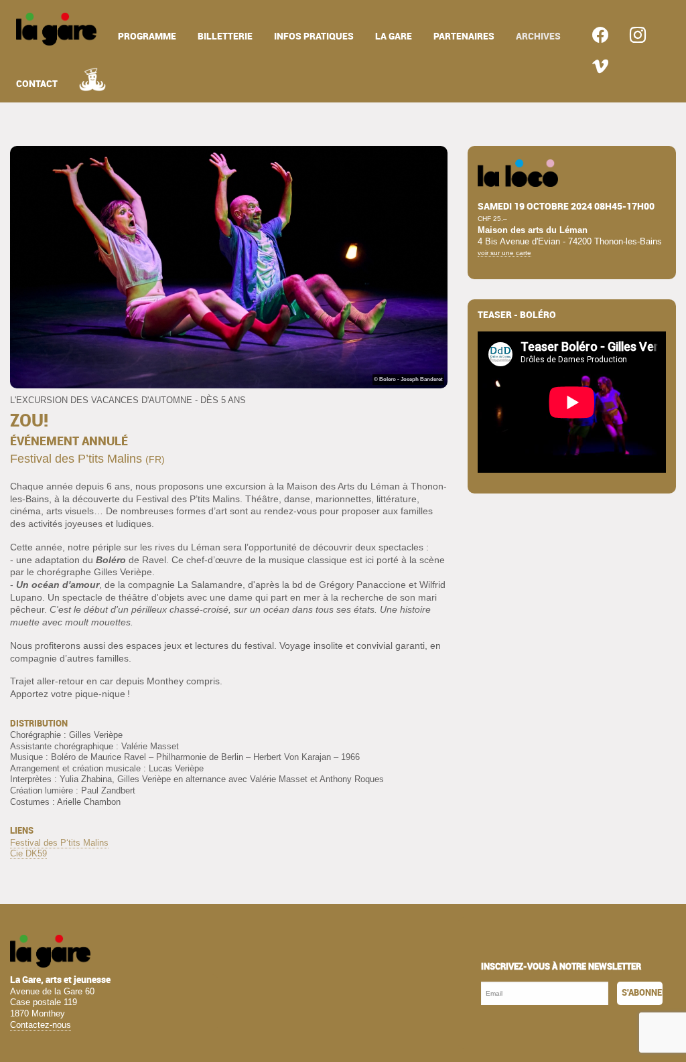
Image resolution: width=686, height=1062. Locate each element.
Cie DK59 (28, 853)
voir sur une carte (504, 252)
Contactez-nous (40, 1025)
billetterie (225, 36)
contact (37, 84)
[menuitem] (56, 29)
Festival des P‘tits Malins (59, 843)
